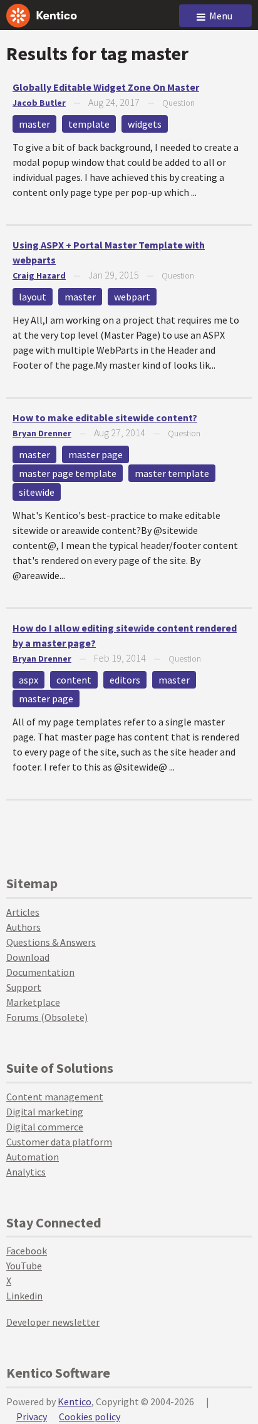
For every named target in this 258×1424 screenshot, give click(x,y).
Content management (54, 1096)
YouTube (24, 1265)
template (89, 124)
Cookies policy (89, 1416)
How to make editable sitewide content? (105, 417)
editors (125, 680)
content (73, 680)
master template (172, 473)
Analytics (26, 1171)
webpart (132, 296)
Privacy (31, 1416)
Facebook (26, 1250)
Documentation (40, 972)
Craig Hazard (39, 275)
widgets (145, 124)
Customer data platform (59, 1141)
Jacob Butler (39, 102)
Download (27, 957)
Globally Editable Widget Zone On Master (106, 87)
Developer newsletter (53, 1322)
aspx (28, 680)
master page (95, 454)
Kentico (74, 1401)
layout (32, 296)
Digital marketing (44, 1111)
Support (23, 987)
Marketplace (33, 1002)
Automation (32, 1156)
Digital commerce (44, 1126)
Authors (23, 927)
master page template (67, 473)
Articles (22, 912)
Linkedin (24, 1295)
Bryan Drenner (42, 433)
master (34, 124)
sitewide (36, 492)
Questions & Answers (51, 942)
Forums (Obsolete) (47, 1017)
